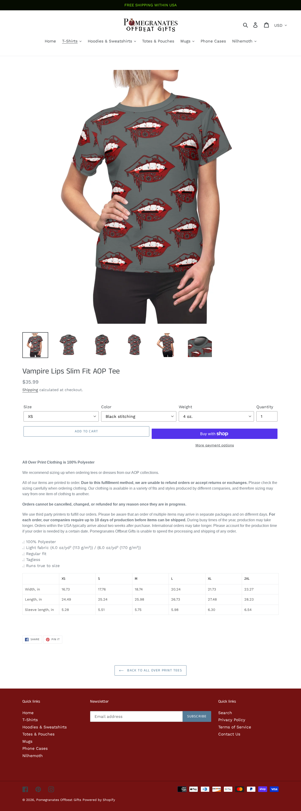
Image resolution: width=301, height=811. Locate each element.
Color (106, 406)
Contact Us (229, 734)
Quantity (264, 406)
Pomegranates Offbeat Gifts (58, 800)
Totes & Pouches (38, 734)
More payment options (214, 445)
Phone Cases (35, 748)
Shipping (30, 390)
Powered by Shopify (99, 800)
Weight (185, 406)
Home (28, 712)
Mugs (27, 741)
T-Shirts (30, 719)
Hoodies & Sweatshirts (44, 727)
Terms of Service (234, 727)
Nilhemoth (32, 755)
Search (225, 712)
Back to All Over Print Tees (154, 670)
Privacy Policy (231, 719)
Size (28, 406)
